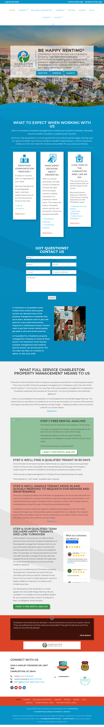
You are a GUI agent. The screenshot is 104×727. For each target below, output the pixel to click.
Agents (82, 10)
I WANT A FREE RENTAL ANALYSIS (58, 452)
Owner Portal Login (75, 2)
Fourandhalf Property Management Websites (48, 711)
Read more (71, 563)
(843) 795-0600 (13, 2)
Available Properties (41, 10)
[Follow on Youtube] (16, 687)
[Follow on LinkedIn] (24, 687)
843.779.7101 (36, 679)
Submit (52, 298)
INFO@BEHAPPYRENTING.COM (28, 682)
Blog (91, 10)
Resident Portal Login (93, 2)
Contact (46, 17)
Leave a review (72, 542)
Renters (43, 73)
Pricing (71, 10)
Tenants (23, 10)
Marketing (67, 711)
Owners (60, 10)
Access (57, 17)
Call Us (19, 206)
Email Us (20, 209)
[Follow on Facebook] (12, 687)
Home (12, 10)
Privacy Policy (73, 708)
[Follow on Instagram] (20, 687)
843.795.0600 (26, 676)
